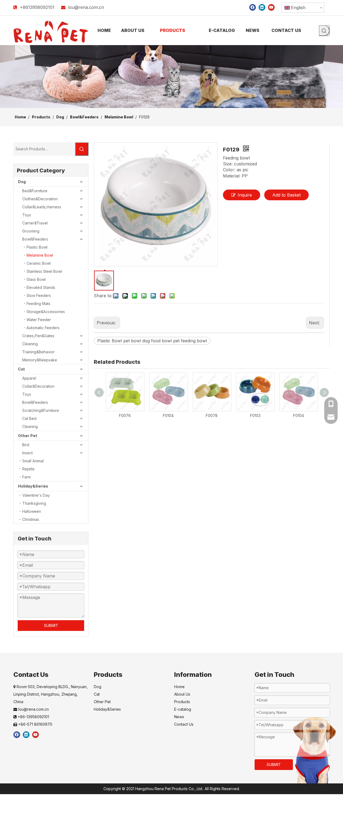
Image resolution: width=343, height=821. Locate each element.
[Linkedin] (262, 7)
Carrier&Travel (35, 223)
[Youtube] (271, 7)
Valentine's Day (36, 495)
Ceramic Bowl (39, 263)
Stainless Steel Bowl (44, 271)
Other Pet (27, 435)
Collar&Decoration (38, 386)
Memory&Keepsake (39, 360)
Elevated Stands (41, 287)
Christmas (30, 519)
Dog (22, 181)
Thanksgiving (34, 503)
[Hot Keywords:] (324, 30)
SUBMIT (51, 625)
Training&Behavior (38, 352)
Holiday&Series (33, 486)
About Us (182, 694)
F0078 (212, 415)
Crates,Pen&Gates (38, 335)
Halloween (31, 511)
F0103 (255, 415)
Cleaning (30, 344)
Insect (27, 453)
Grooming (30, 231)
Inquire (245, 195)
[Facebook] (252, 7)
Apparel (29, 378)
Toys (26, 215)
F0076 (125, 415)
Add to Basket (286, 195)
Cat (21, 369)
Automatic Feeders (43, 327)
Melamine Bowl (40, 255)
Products (182, 701)
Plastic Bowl (37, 247)
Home (179, 686)
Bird (25, 444)
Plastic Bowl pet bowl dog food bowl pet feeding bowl (152, 340)
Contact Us (183, 724)
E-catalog (182, 709)
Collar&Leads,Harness (41, 207)
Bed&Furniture (34, 190)
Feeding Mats (38, 303)
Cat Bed (29, 418)
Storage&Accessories (46, 311)
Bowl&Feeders (35, 239)
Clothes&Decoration (40, 199)
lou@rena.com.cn (86, 7)
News (179, 716)
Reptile (28, 469)
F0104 (168, 415)
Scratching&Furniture (40, 410)
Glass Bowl (36, 279)
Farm (26, 477)
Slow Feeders (39, 295)
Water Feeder (39, 319)
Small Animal (33, 461)
